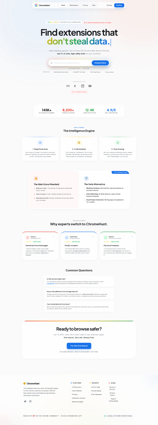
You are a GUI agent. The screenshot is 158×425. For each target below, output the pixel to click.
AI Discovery (76, 387)
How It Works (77, 391)
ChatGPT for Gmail (79, 72)
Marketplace (74, 5)
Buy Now (119, 5)
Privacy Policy (112, 394)
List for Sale (95, 387)
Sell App (109, 5)
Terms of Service (112, 388)
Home (63, 5)
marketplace (50, 283)
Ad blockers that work (61, 72)
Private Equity (96, 391)
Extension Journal (78, 398)
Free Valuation (96, 394)
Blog (93, 5)
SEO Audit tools (95, 72)
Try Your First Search (79, 346)
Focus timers (110, 72)
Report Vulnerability (113, 400)
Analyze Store (100, 63)
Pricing (85, 5)
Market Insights (77, 402)
